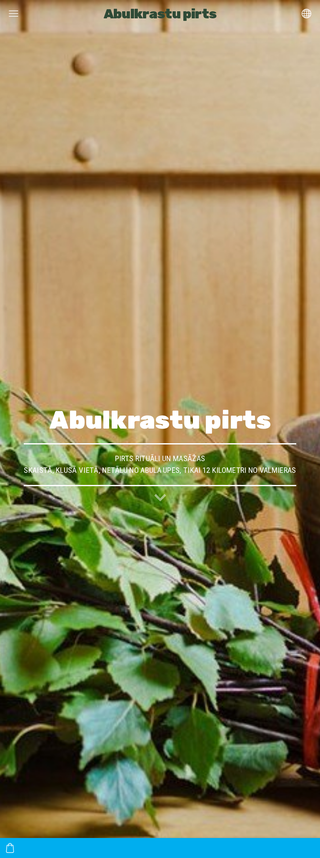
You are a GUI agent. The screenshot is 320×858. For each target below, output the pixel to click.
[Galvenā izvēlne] (13, 13)
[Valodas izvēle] (306, 13)
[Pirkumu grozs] (10, 848)
